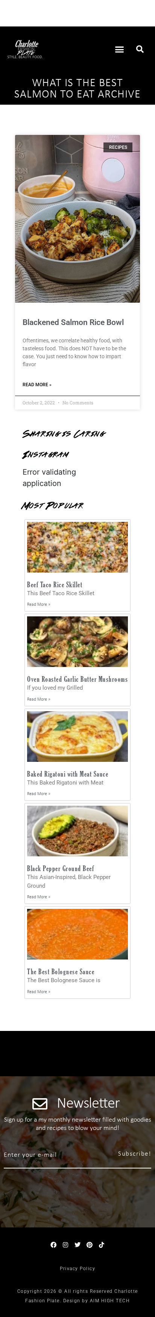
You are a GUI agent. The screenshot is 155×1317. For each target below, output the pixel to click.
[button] (119, 49)
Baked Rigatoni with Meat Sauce (67, 773)
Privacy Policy (77, 1268)
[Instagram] (65, 1245)
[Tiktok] (102, 1245)
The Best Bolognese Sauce (60, 971)
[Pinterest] (90, 1245)
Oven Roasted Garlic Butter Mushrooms (77, 679)
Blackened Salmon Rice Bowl (73, 322)
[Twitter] (77, 1245)
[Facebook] (53, 1245)
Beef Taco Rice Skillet (54, 584)
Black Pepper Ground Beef (60, 868)
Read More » (37, 384)
